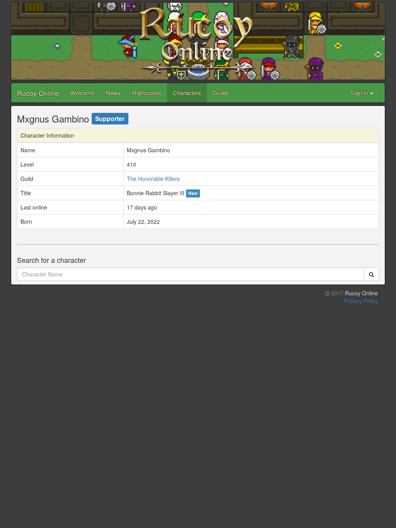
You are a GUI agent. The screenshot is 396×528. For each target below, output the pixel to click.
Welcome (82, 93)
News (113, 93)
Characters (187, 93)
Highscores (146, 93)
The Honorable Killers (153, 178)
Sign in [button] (360, 93)
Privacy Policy (361, 301)
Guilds (221, 93)
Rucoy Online (38, 93)
